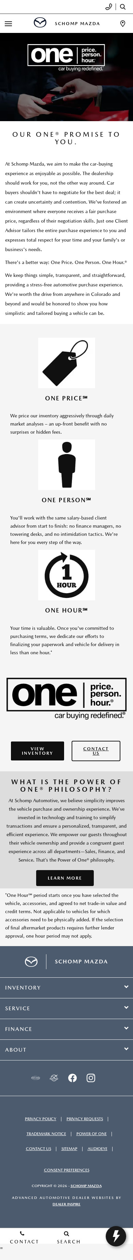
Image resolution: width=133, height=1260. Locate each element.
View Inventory (37, 751)
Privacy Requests (84, 1118)
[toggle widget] (116, 1236)
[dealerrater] (53, 1078)
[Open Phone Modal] (109, 7)
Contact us (96, 751)
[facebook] (72, 1078)
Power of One (91, 1133)
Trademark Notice (46, 1133)
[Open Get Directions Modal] (123, 23)
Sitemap (69, 1148)
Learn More (65, 878)
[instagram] (90, 1078)
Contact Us (38, 1148)
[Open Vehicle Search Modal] (124, 7)
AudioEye (97, 1148)
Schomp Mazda (86, 1186)
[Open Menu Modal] (8, 23)
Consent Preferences (66, 1170)
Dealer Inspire (66, 1204)
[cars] (35, 1078)
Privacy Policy (40, 1118)
